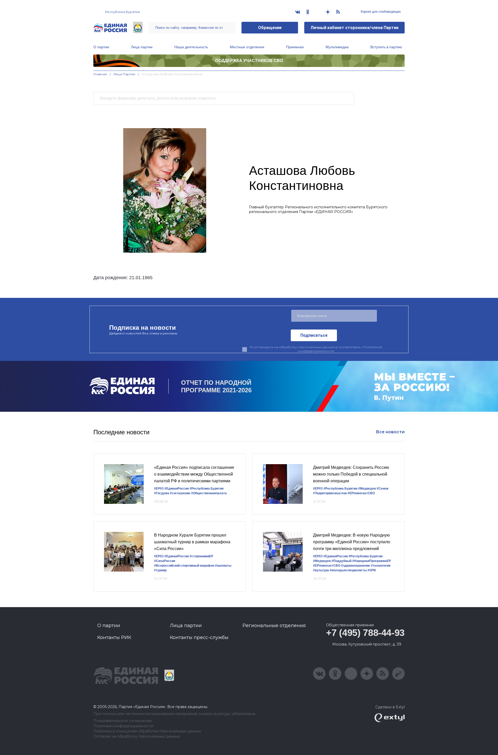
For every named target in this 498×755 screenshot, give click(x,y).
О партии (101, 47)
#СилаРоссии (164, 561)
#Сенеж (383, 488)
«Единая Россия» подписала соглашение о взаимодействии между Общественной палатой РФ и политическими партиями (194, 474)
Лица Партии (124, 74)
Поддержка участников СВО (249, 60)
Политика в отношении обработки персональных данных (147, 731)
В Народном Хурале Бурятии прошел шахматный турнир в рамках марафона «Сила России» (192, 542)
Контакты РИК (114, 637)
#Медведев (367, 488)
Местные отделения (247, 47)
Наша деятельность (191, 47)
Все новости (390, 431)
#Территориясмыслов (330, 493)
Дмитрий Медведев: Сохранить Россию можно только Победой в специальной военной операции (351, 474)
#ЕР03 (159, 488)
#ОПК (372, 570)
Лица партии (142, 47)
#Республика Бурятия (207, 488)
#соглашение (180, 493)
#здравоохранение (355, 565)
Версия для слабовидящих (380, 11)
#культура (321, 570)
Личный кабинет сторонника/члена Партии (354, 27)
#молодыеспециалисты (348, 570)
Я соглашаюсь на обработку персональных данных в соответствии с (316, 349)
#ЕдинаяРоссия (176, 488)
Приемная (295, 47)
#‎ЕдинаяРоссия (176, 556)
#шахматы (223, 565)
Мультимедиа (337, 47)
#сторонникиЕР (201, 556)
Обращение (270, 27)
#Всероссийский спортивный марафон (184, 565)
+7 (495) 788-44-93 (365, 632)
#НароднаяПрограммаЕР (371, 561)
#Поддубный (341, 561)
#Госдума (161, 493)
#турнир (160, 570)
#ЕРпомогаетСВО (361, 493)
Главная (100, 74)
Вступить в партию (386, 47)
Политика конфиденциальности (123, 726)
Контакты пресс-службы (199, 637)
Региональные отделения (274, 625)
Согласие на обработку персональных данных (136, 736)
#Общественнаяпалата (209, 493)
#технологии (380, 565)
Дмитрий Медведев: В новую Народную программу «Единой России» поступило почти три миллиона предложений (351, 542)
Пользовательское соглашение (122, 721)
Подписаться (313, 335)
